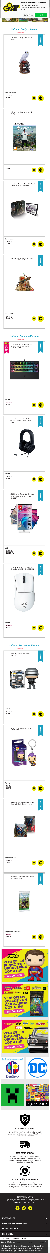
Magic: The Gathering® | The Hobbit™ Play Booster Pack (22, 877)
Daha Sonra (28, 15)
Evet (41, 15)
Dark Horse (9, 239)
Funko (7, 709)
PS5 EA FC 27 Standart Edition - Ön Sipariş (21, 113)
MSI (6, 548)
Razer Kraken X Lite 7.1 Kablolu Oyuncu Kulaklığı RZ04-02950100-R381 (21, 420)
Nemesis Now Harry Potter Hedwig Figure (21, 38)
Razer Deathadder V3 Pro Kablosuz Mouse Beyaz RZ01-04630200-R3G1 (22, 568)
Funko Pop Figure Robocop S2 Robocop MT (20, 654)
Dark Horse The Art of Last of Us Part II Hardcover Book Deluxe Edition (22, 184)
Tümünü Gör (20, 32)
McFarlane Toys (11, 857)
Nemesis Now (10, 93)
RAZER (7, 399)
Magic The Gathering (13, 931)
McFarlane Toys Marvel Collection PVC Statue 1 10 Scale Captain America (22, 803)
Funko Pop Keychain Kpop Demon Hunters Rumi (21, 729)
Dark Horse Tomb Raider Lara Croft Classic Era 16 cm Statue (21, 259)
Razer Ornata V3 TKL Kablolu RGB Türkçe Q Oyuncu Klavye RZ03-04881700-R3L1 (21, 346)
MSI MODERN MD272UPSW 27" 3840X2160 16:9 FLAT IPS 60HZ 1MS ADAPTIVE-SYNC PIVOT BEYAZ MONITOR (22, 495)
